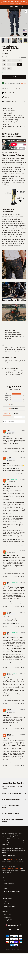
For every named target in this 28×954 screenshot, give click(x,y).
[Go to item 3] (14, 40)
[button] (22, 451)
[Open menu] (2, 7)
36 (9, 64)
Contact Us (7, 903)
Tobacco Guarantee (9, 883)
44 (9, 68)
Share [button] (6, 451)
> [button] (19, 769)
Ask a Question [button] (14, 408)
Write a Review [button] (14, 405)
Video (5, 888)
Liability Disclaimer (8, 920)
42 (4, 68)
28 (4, 60)
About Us (6, 881)
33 (20, 60)
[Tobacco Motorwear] (14, 7)
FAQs (5, 901)
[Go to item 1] (3, 40)
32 (14, 60)
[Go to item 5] (25, 40)
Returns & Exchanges (9, 906)
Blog (5, 886)
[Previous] (1, 2)
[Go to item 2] (8, 40)
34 (4, 64)
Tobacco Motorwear (16, 950)
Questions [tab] (15, 413)
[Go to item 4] (19, 40)
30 (9, 60)
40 (20, 64)
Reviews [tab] (6, 413)
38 (14, 64)
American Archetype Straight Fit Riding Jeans (13, 446)
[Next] (26, 2)
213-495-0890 (12, 859)
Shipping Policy (8, 914)
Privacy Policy (7, 917)
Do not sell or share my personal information (12, 891)
